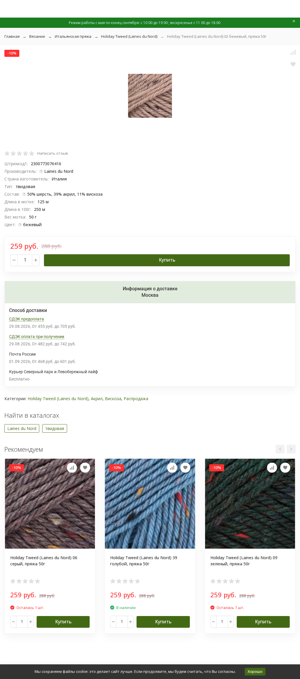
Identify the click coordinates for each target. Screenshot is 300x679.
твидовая (54, 428)
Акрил (97, 398)
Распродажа (136, 398)
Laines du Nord (21, 428)
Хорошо (255, 671)
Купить (167, 260)
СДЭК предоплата (26, 319)
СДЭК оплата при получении (36, 336)
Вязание (37, 36)
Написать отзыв (52, 153)
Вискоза (113, 398)
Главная (12, 36)
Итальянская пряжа (73, 36)
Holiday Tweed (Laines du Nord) (129, 36)
